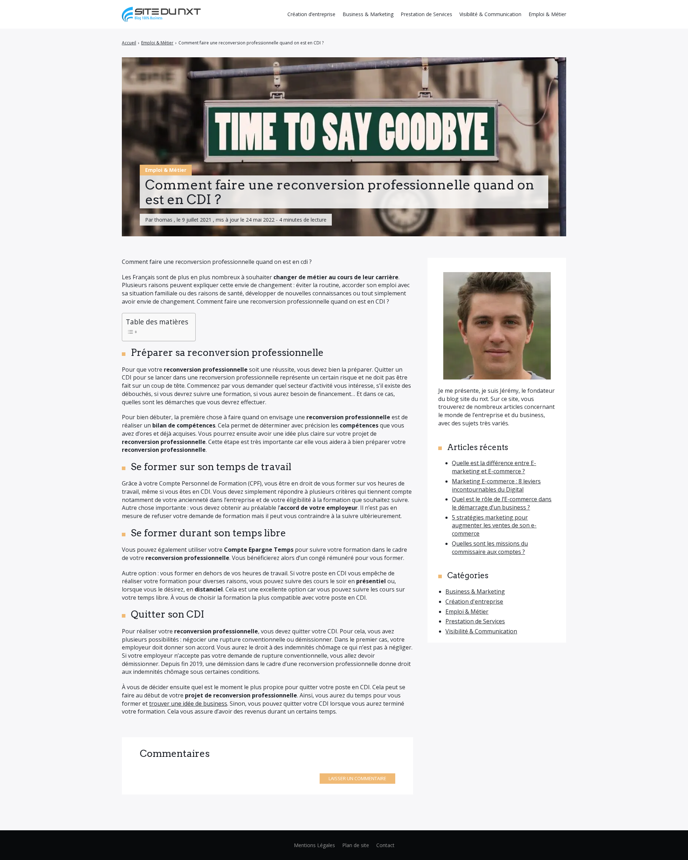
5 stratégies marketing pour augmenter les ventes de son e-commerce (494, 525)
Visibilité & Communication (481, 631)
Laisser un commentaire (357, 778)
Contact (385, 845)
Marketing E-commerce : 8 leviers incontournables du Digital (496, 485)
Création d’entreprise (311, 14)
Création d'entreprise (474, 601)
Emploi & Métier (165, 169)
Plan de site (355, 845)
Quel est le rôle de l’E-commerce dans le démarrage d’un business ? (501, 503)
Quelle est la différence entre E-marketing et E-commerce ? (494, 467)
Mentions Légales (314, 845)
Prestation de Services (475, 621)
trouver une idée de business (188, 703)
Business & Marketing (475, 591)
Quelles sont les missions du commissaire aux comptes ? (490, 548)
